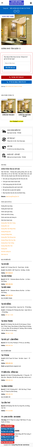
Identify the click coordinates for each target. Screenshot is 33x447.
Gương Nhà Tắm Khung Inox (8, 237)
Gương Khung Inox (6, 231)
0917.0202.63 (9, 273)
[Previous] (1, 109)
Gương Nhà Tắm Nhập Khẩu (8, 228)
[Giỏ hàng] (31, 3)
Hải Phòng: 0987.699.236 (7, 429)
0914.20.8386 (9, 410)
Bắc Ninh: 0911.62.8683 (7, 431)
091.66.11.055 (9, 315)
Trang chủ (5, 8)
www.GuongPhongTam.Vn (12, 196)
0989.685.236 (9, 345)
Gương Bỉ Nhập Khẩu (6, 234)
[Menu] (2, 3)
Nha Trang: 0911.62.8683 (7, 439)
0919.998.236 (9, 425)
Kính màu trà (4, 254)
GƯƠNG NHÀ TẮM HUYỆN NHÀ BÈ (25, 115)
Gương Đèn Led (5, 226)
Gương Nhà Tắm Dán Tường (8, 223)
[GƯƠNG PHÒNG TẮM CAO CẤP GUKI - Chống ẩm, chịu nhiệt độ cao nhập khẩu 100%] (16, 2)
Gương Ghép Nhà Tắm (6, 246)
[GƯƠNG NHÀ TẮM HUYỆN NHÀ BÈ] (24, 106)
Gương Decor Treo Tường (7, 243)
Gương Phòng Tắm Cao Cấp (8, 240)
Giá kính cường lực (6, 251)
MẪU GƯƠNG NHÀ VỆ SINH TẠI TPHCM (20, 8)
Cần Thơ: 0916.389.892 (7, 442)
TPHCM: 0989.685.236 (7, 434)
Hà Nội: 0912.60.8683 (6, 426)
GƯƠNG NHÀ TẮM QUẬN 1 (8, 115)
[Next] (32, 109)
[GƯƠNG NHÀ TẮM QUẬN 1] (8, 106)
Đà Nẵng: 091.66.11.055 (7, 437)
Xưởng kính (4, 248)
